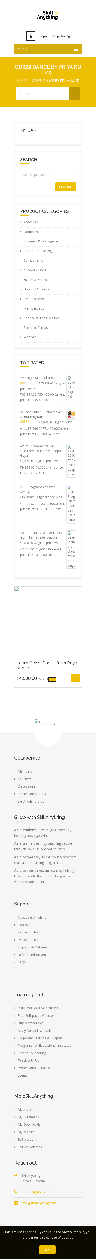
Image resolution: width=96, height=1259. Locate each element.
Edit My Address (30, 1147)
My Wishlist (26, 1132)
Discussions (27, 786)
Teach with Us (28, 1060)
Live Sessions (34, 299)
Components (33, 260)
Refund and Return (32, 954)
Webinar (30, 337)
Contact (24, 925)
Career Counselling (38, 251)
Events (23, 1075)
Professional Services (34, 1068)
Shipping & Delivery (32, 947)
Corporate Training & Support (40, 1038)
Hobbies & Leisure (37, 289)
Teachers (25, 779)
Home (22, 81)
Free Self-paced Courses (36, 1015)
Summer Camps (36, 327)
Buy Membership (30, 1023)
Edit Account (27, 1139)
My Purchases (28, 1117)
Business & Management (43, 241)
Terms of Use (28, 932)
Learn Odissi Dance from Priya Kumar (48, 655)
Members (25, 771)
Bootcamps (32, 231)
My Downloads (29, 1124)
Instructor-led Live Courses (38, 1008)
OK (47, 1250)
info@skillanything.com (39, 1203)
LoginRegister (51, 36)
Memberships (34, 308)
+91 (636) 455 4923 (36, 1192)
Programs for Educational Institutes (44, 1045)
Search (65, 187)
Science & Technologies (42, 318)
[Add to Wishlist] (58, 680)
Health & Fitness (36, 279)
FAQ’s (22, 962)
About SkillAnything (32, 917)
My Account (27, 1109)
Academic (31, 222)
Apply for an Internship (35, 1030)
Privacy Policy (28, 939)
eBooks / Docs (35, 270)
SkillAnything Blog (31, 801)
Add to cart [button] (38, 680)
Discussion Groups (32, 794)
